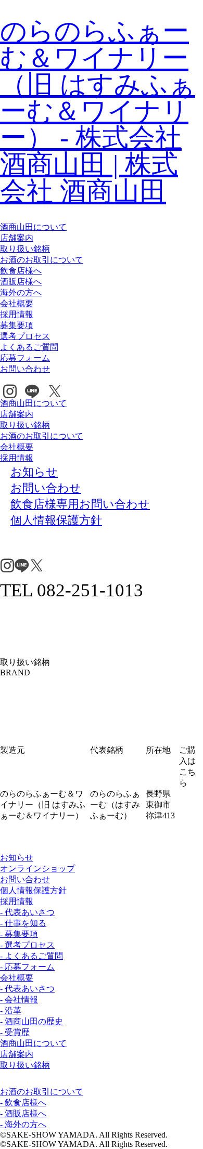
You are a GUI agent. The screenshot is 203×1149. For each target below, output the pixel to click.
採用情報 (16, 314)
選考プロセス (25, 336)
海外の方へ (21, 292)
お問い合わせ (25, 368)
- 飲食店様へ (23, 1102)
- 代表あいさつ (27, 912)
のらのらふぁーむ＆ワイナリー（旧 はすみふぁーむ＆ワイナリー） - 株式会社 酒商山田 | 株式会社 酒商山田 (97, 110)
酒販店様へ (21, 281)
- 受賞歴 (15, 1032)
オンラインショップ (37, 868)
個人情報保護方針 (33, 890)
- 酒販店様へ (23, 1113)
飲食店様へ (21, 270)
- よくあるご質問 (31, 955)
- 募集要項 (19, 934)
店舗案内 (16, 237)
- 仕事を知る (23, 923)
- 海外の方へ (23, 1124)
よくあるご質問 (29, 347)
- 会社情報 (19, 999)
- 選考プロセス (27, 945)
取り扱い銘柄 (25, 248)
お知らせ (16, 857)
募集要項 (16, 325)
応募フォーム (25, 358)
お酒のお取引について (41, 259)
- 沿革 (10, 1010)
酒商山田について (33, 227)
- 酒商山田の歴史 (31, 1021)
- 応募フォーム (27, 966)
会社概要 (16, 303)
